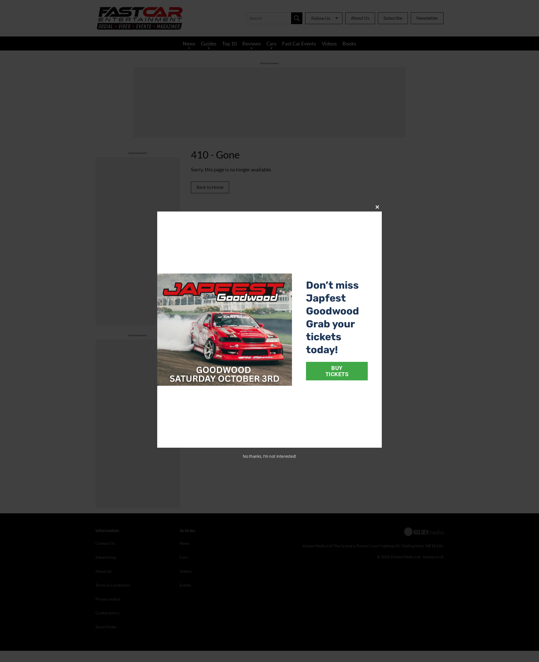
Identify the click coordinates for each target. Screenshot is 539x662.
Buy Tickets (337, 371)
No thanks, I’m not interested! (269, 456)
